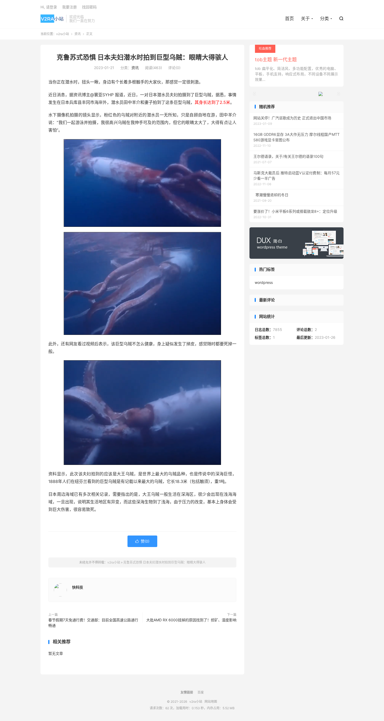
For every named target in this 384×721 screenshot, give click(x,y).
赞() (142, 541)
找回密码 (89, 7)
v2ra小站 (51, 18)
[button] (338, 94)
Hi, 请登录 (48, 7)
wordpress (264, 282)
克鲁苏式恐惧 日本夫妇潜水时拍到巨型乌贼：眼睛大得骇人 (142, 57)
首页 (289, 18)
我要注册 (69, 7)
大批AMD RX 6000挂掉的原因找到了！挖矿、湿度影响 (191, 620)
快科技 (77, 587)
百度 (200, 692)
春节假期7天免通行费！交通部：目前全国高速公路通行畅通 (93, 623)
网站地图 (211, 701)
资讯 (77, 34)
